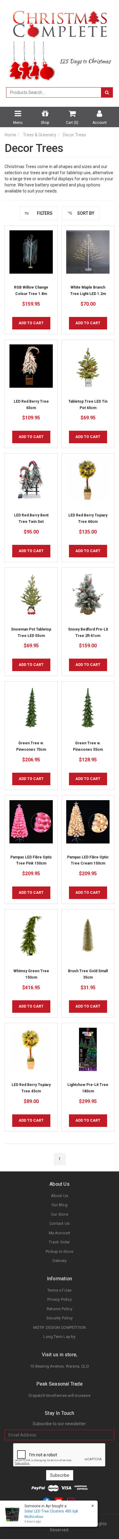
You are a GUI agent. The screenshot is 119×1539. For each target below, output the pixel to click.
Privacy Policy (59, 1299)
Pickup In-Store (59, 1251)
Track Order (59, 1242)
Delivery (59, 1260)
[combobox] (53, 92)
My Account (59, 1233)
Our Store (59, 1214)
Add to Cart (31, 323)
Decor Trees (74, 134)
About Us (59, 1195)
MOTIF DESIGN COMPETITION (59, 1327)
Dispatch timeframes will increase (59, 1395)
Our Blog (59, 1205)
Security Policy (59, 1318)
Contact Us (59, 1223)
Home (10, 134)
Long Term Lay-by (59, 1336)
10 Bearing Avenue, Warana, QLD (59, 1366)
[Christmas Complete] (59, 22)
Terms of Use (59, 1290)
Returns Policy (59, 1309)
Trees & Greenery (39, 134)
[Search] (107, 92)
